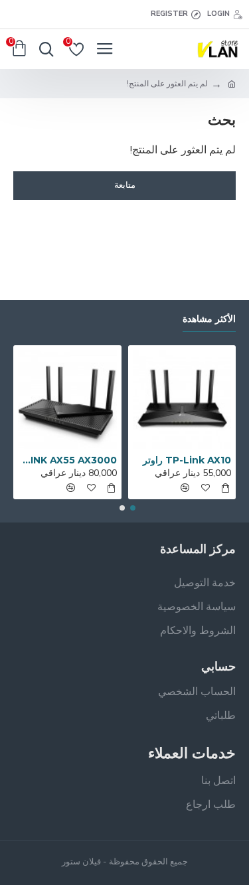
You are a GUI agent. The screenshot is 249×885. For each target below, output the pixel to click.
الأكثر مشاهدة (209, 319)
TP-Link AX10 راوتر (187, 460)
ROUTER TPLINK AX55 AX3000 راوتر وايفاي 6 (67, 460)
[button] (132, 508)
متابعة (124, 185)
